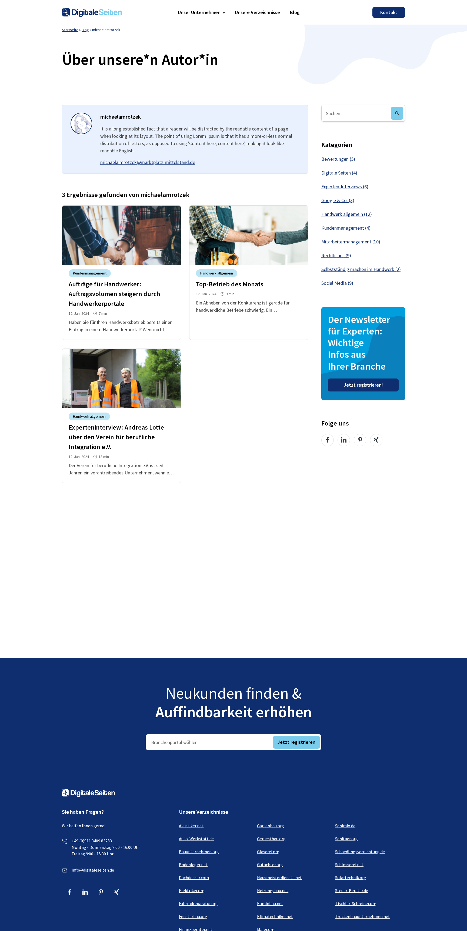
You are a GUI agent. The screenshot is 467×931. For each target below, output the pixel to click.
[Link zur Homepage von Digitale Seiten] (92, 12)
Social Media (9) (337, 283)
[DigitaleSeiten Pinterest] (360, 440)
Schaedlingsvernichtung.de (360, 851)
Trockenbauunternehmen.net (362, 916)
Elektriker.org (192, 890)
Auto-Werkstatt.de (196, 838)
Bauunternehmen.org (199, 851)
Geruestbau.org (271, 838)
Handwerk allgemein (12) (346, 214)
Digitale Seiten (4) (339, 173)
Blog (295, 12)
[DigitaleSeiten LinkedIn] (344, 440)
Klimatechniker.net (275, 916)
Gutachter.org (270, 864)
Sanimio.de (345, 825)
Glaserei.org (268, 851)
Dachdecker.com (194, 877)
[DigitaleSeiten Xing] (376, 440)
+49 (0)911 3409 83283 (92, 840)
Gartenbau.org (270, 825)
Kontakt (388, 12)
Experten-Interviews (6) (344, 186)
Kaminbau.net (270, 903)
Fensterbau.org (193, 916)
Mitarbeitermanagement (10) (350, 242)
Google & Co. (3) (337, 200)
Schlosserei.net (349, 864)
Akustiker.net (191, 825)
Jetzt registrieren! (363, 385)
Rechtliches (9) (336, 255)
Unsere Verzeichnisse (257, 12)
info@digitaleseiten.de (93, 870)
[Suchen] (397, 113)
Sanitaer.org (346, 838)
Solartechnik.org (350, 877)
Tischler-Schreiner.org (355, 903)
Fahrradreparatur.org (198, 903)
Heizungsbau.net (272, 890)
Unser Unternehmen (199, 12)
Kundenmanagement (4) (346, 228)
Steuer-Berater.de (351, 890)
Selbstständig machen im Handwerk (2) (361, 269)
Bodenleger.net (193, 864)
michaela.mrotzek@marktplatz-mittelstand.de (147, 162)
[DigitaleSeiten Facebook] (327, 440)
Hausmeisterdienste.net (279, 877)
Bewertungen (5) (338, 159)
